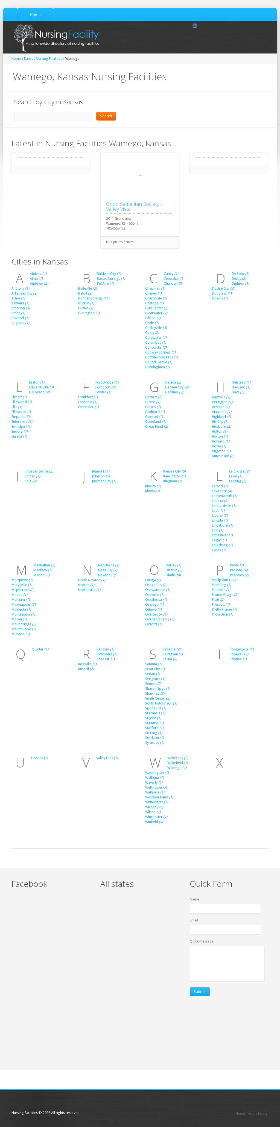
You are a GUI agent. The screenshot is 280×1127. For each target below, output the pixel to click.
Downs (220, 298)
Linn (217, 530)
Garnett (153, 397)
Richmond (107, 654)
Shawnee (154, 693)
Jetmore (100, 471)
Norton (86, 585)
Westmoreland (159, 797)
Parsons (238, 570)
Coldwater (156, 337)
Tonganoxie (241, 649)
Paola (237, 565)
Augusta (20, 323)
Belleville (87, 288)
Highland (221, 417)
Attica (18, 313)
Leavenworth (224, 496)
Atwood (20, 318)
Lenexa (220, 501)
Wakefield (177, 763)
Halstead (241, 382)
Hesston (220, 407)
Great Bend (156, 426)
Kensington (174, 476)
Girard (152, 402)
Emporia (20, 417)
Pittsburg (221, 585)
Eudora (19, 431)
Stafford (154, 728)
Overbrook (156, 614)
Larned (220, 486)
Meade (19, 595)
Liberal (220, 515)
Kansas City (174, 471)
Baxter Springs (111, 278)
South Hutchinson (161, 703)
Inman (32, 476)
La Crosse (239, 471)
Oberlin (173, 570)
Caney (171, 274)
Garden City (176, 387)
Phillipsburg (223, 580)
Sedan (152, 674)
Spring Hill (155, 708)
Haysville (221, 397)
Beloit (85, 293)
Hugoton (221, 451)
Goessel (154, 417)
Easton (36, 382)
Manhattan (44, 565)
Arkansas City (24, 293)
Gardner (174, 392)
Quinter (40, 649)
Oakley (173, 565)
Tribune (238, 659)
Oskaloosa (156, 599)
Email (194, 920)
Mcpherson (22, 590)
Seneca (153, 684)
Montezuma (23, 614)
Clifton (153, 318)
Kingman (172, 481)
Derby (239, 278)
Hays (238, 392)
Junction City (104, 481)
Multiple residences (120, 242)
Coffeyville (156, 328)
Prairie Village (225, 595)
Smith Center (157, 698)
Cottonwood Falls (161, 357)
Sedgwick (155, 679)
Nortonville (89, 590)
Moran (19, 619)
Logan (219, 540)
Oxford (153, 624)
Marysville (21, 585)
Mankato (42, 570)
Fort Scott (105, 387)
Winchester (156, 817)
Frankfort (88, 397)
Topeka (239, 654)
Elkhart (19, 397)
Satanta (153, 664)
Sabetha (171, 649)
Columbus (155, 342)
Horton (220, 436)
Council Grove (158, 362)
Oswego (154, 604)
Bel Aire (105, 283)
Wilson (153, 812)
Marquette (22, 580)
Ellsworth (21, 412)
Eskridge (20, 426)
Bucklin (86, 303)
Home (16, 59)
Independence (39, 471)
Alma (36, 278)
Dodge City (223, 288)
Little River (222, 535)
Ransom (105, 649)
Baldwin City (109, 274)
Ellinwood (21, 402)
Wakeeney (177, 758)
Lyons (219, 550)
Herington (222, 402)
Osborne (154, 595)
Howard (220, 441)
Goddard (155, 412)
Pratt (218, 599)
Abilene (38, 274)
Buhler (85, 308)
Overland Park (159, 619)
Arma (18, 298)
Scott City (155, 669)
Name (194, 899)
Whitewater (156, 802)
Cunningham (157, 367)
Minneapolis (23, 604)
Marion (41, 575)
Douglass (222, 293)
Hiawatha (221, 412)
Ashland (20, 303)
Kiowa (152, 491)
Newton (106, 575)
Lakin (235, 476)
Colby (152, 333)
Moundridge (23, 624)
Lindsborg (222, 525)
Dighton (240, 283)
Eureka (19, 436)
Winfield (154, 822)
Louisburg (222, 545)
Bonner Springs (92, 298)
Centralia (173, 278)
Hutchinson (223, 456)
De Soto (240, 274)
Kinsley (153, 486)
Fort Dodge (106, 382)
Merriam (20, 599)
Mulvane (20, 634)
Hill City (220, 422)
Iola (30, 481)
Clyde (152, 323)
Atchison (20, 308)
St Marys (154, 723)
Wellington (156, 787)
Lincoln (220, 520)
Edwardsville (41, 387)
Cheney (153, 293)
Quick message (202, 941)
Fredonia (87, 402)
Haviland (241, 387)
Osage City (156, 585)
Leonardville (224, 506)
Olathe (173, 575)
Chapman (155, 288)
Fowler (103, 392)
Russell (86, 669)
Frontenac (88, 407)
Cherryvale (156, 298)
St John (153, 718)
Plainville (221, 590)
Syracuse (154, 743)
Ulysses (39, 758)
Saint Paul (173, 654)
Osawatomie (157, 590)
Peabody (239, 575)
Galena (173, 382)
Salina (170, 659)
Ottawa (153, 609)
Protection (222, 614)
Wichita (154, 807)
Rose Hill (106, 659)
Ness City (107, 570)
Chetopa (154, 303)
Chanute (173, 283)
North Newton (91, 580)
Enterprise (21, 422)
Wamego (176, 768)
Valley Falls (107, 758)
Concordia (156, 347)
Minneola (21, 609)
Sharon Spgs (157, 688)
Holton (219, 431)
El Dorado (39, 392)
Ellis (16, 407)
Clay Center (156, 308)
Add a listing (257, 1113)
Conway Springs (160, 352)
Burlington (89, 313)
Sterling (153, 733)
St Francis (155, 713)
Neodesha (108, 565)
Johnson (101, 476)
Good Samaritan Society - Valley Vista (134, 206)
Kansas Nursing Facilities (43, 59)
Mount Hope (23, 629)
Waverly (153, 782)
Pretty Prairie (224, 609)
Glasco (153, 407)
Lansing (237, 481)
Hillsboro (221, 426)
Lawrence (222, 491)
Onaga (153, 580)
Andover (39, 283)
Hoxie (219, 446)
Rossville (87, 664)
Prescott (221, 604)
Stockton (154, 738)
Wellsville (154, 792)
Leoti (218, 511)
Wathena (154, 777)
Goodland (155, 422)
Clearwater (156, 313)
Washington (157, 773)
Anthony (20, 288)
